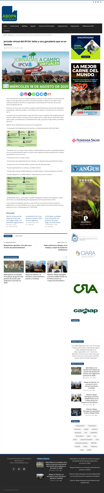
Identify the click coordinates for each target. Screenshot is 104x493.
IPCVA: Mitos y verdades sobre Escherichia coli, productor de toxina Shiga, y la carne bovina (53, 219)
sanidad (77, 446)
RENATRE (93, 443)
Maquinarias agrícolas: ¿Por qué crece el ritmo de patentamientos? (18, 246)
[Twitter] (95, 2)
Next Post (61, 242)
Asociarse (77, 429)
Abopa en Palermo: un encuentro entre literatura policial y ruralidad (34, 277)
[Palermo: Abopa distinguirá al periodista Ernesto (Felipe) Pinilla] (76, 412)
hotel (88, 436)
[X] (29, 94)
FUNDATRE (94, 433)
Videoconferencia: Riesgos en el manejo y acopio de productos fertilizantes (55, 247)
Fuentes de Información (46, 26)
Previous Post (11, 242)
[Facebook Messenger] (37, 94)
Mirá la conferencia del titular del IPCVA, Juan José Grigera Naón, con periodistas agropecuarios (14, 219)
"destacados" (92, 426)
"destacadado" (80, 426)
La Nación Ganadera (86, 439)
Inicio (5, 26)
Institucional (14, 26)
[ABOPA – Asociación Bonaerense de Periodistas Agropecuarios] (9, 13)
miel (97, 439)
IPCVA (75, 439)
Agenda (33, 26)
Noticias (24, 26)
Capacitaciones (63, 26)
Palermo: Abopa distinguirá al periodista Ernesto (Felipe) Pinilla (91, 411)
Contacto (6, 31)
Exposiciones (75, 26)
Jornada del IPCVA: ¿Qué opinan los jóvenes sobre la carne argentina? (34, 218)
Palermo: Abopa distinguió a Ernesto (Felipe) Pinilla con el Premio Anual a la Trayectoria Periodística (57, 278)
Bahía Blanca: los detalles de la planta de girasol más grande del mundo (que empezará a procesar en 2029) (13, 279)
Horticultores (80, 436)
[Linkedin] (45, 94)
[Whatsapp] (33, 94)
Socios (85, 446)
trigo (82, 450)
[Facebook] (93, 2)
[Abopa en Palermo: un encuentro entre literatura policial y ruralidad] (76, 385)
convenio (94, 429)
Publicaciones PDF (88, 26)
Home (5, 35)
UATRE (89, 450)
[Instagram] (98, 2)
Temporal (94, 446)
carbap (86, 429)
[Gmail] (49, 94)
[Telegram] (41, 94)
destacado (19, 236)
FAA (86, 433)
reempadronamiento (81, 443)
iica (95, 436)
